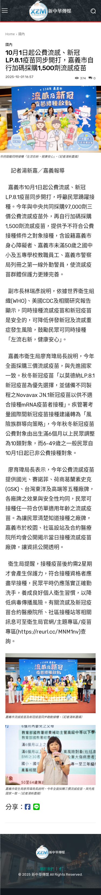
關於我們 (47, 869)
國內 (21, 34)
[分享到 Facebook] (27, 807)
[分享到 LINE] (36, 807)
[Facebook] (60, 869)
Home (10, 34)
